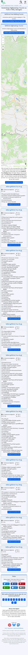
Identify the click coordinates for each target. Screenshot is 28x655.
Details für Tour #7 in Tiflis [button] (14, 479)
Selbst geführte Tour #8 (13, 485)
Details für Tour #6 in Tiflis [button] (14, 454)
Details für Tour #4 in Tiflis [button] (14, 349)
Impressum (10, 628)
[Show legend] (25, 37)
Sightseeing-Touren (9, 5)
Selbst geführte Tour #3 (13, 250)
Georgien (16, 5)
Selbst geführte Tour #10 (13, 547)
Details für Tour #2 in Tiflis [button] (14, 245)
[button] (6, 584)
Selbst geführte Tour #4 (13, 324)
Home (2, 5)
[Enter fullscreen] (3, 49)
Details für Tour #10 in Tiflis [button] (14, 569)
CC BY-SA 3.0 (20, 639)
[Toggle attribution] (25, 164)
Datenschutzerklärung (18, 628)
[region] (14, 101)
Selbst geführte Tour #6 (13, 411)
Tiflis (20, 5)
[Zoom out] (3, 40)
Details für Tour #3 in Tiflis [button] (14, 318)
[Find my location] (3, 46)
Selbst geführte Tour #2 (13, 210)
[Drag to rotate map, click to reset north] (3, 43)
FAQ (6, 628)
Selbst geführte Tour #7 (13, 460)
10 (15, 602)
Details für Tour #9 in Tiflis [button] (14, 541)
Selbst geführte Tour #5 (13, 355)
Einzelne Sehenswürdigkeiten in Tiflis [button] (14, 182)
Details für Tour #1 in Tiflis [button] (14, 204)
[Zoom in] (3, 37)
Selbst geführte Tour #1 (13, 186)
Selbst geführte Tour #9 (13, 517)
